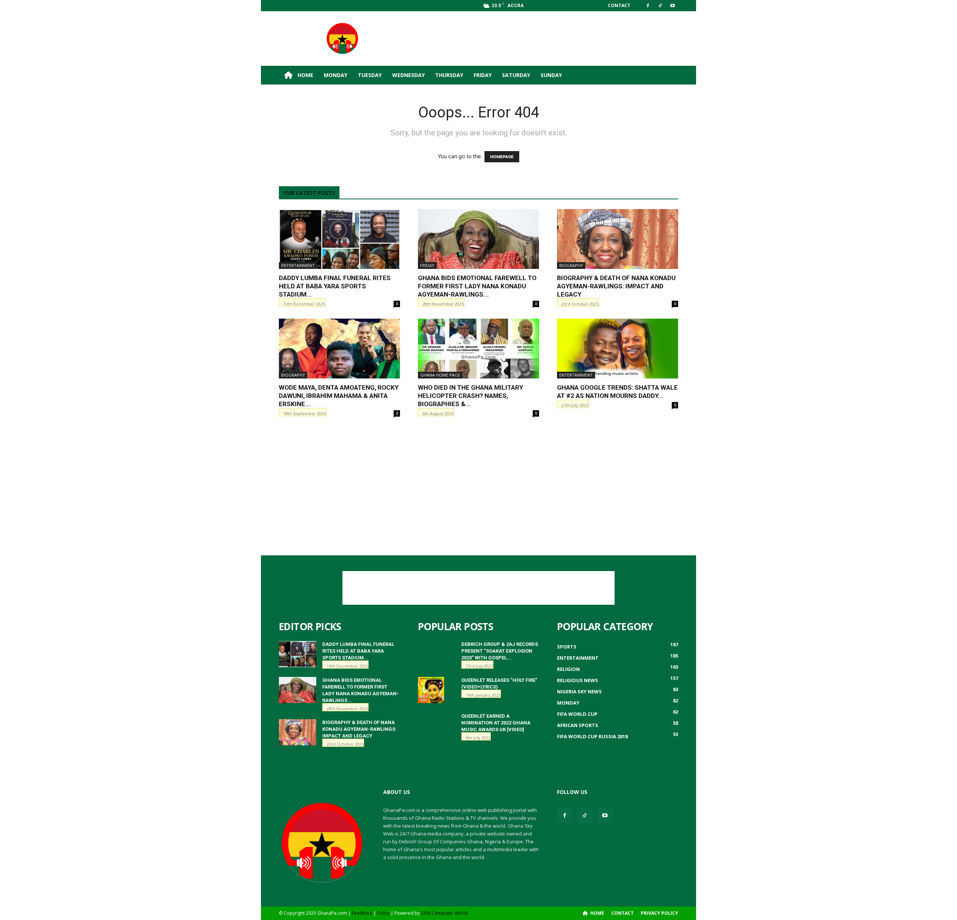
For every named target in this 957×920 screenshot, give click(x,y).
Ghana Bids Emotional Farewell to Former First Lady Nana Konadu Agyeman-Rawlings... (477, 286)
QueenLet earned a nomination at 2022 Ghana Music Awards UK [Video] (495, 722)
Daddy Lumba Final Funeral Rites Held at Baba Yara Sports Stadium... (335, 286)
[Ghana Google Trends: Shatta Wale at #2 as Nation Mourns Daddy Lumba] (617, 348)
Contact (619, 5)
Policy (383, 913)
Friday (483, 75)
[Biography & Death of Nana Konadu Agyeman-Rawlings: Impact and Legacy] (617, 239)
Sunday (551, 75)
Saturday (516, 75)
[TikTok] (660, 5)
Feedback (362, 913)
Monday (335, 75)
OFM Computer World (444, 913)
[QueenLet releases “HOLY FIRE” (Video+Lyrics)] (431, 690)
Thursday (449, 75)
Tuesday (370, 75)
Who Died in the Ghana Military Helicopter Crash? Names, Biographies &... (470, 396)
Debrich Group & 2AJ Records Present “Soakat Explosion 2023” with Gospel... (499, 650)
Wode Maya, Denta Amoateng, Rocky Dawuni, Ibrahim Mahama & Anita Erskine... (339, 396)
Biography (571, 265)
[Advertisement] (542, 38)
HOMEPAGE (502, 156)
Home (304, 75)
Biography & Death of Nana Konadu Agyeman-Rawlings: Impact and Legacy (616, 286)
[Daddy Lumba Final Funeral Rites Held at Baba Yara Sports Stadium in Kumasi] (339, 239)
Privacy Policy (659, 913)
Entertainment (298, 265)
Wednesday (408, 75)
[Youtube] (672, 5)
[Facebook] (647, 5)
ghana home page (440, 375)
